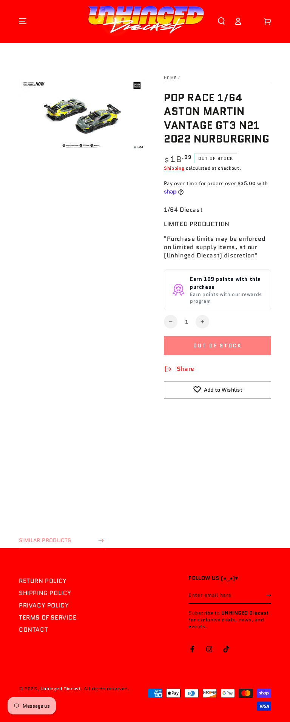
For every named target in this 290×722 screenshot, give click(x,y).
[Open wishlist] (252, 21)
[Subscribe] (268, 595)
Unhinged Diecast (60, 688)
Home (170, 78)
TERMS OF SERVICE (48, 617)
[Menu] (22, 21)
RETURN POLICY (43, 580)
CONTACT (33, 629)
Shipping (174, 168)
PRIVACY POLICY (44, 605)
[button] (221, 21)
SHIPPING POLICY (45, 593)
